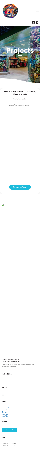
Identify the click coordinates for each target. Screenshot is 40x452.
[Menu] (37, 10)
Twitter (4, 412)
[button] (20, 187)
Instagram (5, 414)
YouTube (5, 416)
